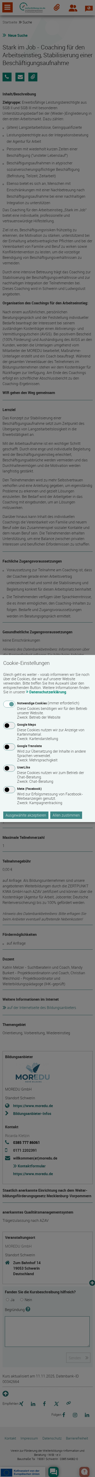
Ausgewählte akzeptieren (26, 815)
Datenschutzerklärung (47, 691)
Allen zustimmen (66, 815)
